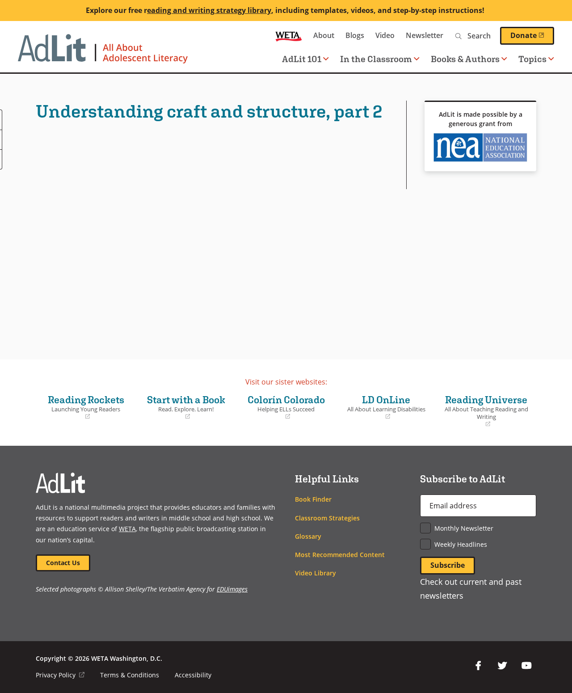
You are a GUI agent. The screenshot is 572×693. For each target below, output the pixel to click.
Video (385, 35)
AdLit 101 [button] (301, 59)
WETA (288, 35)
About (323, 35)
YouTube (526, 666)
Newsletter (424, 35)
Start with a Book (182, 407)
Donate (532, 35)
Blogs (354, 35)
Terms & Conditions (129, 675)
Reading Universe (484, 411)
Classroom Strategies (327, 518)
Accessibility (193, 675)
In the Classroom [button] (376, 59)
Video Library (315, 573)
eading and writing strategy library (209, 10)
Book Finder (313, 499)
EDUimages (232, 589)
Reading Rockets (82, 407)
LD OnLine (383, 407)
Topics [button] (532, 59)
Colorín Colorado (282, 407)
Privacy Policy (60, 675)
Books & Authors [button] (465, 59)
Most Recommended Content (340, 554)
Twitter (502, 666)
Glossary (308, 536)
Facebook (478, 666)
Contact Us (63, 562)
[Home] (103, 53)
